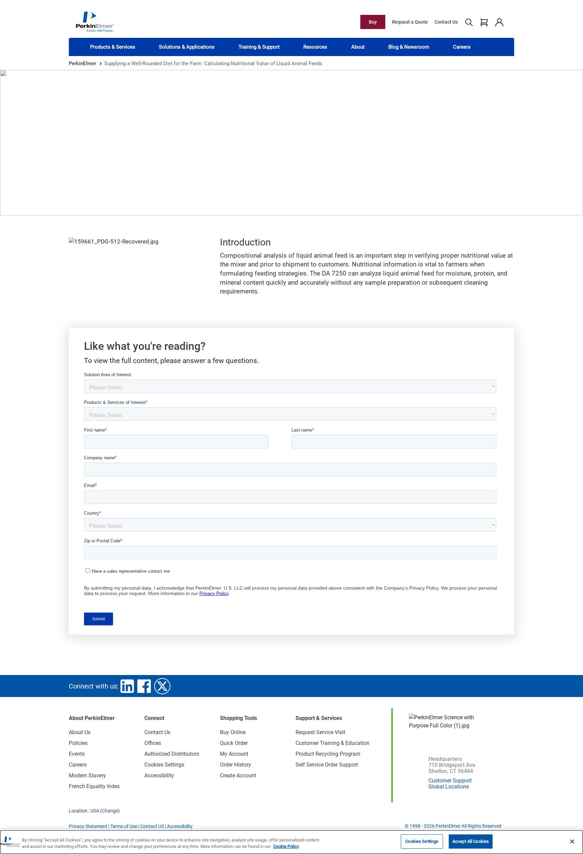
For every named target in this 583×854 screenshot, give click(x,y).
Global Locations (448, 786)
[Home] (95, 21)
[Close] (572, 841)
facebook (144, 686)
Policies (78, 743)
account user (499, 22)
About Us (79, 732)
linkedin (127, 686)
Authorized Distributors (171, 754)
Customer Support (450, 780)
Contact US (152, 826)
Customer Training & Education (332, 743)
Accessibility (159, 775)
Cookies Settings (421, 841)
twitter (162, 686)
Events (77, 754)
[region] (291, 842)
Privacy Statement (88, 826)
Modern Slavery (87, 775)
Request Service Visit (320, 732)
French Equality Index (94, 786)
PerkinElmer (82, 63)
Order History (235, 764)
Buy (373, 22)
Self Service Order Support (327, 764)
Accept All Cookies (470, 841)
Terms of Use (123, 826)
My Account (234, 754)
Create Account (238, 775)
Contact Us (446, 22)
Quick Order (234, 743)
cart (484, 22)
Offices (152, 743)
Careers (462, 47)
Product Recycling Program (328, 754)
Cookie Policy (286, 846)
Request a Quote (410, 22)
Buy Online (233, 732)
